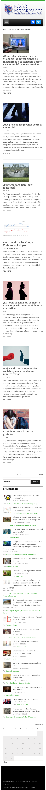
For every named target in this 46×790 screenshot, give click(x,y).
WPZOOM (32, 787)
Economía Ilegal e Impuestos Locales (27, 570)
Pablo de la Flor (22, 705)
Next (41, 475)
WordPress (15, 787)
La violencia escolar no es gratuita (18, 433)
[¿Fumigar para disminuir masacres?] (16, 172)
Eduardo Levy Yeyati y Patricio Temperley (21, 503)
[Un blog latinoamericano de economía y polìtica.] (23, 9)
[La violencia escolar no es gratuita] (16, 419)
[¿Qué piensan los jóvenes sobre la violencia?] (16, 112)
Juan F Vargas (21, 576)
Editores (6, 248)
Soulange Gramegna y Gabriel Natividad (21, 525)
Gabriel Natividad (12, 671)
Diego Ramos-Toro (13, 537)
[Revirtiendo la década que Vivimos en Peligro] (16, 230)
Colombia (6, 131)
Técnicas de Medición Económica (25, 641)
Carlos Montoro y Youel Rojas (27, 513)
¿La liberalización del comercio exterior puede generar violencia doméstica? (22, 305)
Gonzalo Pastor (12, 566)
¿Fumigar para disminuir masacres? (17, 186)
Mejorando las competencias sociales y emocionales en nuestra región (20, 371)
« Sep (5, 762)
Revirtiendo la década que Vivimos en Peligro (18, 244)
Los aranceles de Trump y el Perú (25, 699)
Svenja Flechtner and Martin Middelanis (21, 554)
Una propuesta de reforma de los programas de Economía (25, 652)
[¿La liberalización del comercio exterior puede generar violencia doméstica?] (16, 290)
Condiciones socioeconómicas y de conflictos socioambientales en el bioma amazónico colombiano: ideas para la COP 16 (22, 584)
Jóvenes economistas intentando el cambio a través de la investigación (26, 518)
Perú (4, 311)
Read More (7, 93)
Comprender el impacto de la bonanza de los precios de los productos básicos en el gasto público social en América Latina (22, 545)
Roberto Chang (12, 625)
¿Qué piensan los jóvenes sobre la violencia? (22, 126)
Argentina (14, 248)
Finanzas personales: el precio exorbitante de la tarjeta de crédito (26, 710)
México (5, 68)
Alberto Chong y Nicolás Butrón (18, 683)
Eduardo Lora (21, 647)
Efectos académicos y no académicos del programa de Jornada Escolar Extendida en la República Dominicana (27, 602)
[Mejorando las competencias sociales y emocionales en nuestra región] (16, 356)
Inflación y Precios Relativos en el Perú (27, 508)
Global (6, 437)
